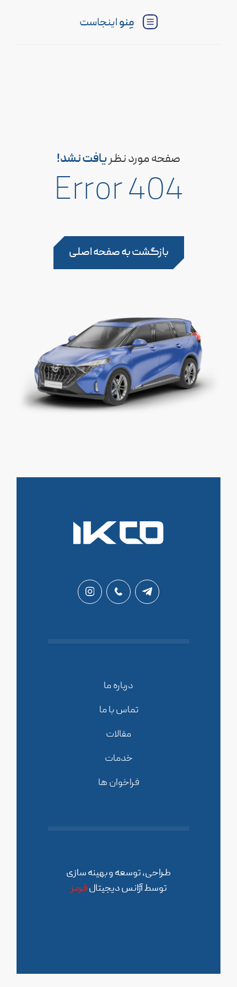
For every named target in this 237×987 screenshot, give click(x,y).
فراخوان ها (118, 783)
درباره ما (118, 686)
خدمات (119, 759)
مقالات (118, 734)
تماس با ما (118, 710)
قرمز (79, 889)
